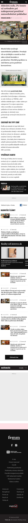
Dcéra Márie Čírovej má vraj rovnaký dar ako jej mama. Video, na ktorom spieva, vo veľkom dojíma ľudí (13, 292)
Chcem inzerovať (14, 462)
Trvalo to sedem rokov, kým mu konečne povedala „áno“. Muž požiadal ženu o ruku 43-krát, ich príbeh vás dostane (18, 332)
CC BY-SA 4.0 (16, 41)
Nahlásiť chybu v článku (8, 205)
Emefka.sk (20, 497)
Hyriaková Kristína (6, 18)
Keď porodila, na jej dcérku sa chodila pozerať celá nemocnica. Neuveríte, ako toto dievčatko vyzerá (18, 189)
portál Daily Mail (16, 91)
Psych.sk (5, 497)
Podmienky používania (14, 467)
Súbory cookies (14, 481)
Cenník (14, 465)
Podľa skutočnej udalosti (9, 261)
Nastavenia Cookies (14, 479)
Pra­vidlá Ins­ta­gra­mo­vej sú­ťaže (14, 473)
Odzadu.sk (20, 494)
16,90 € (3, 266)
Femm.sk (5, 494)
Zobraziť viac (14, 357)
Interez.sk (5, 489)
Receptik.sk (5, 492)
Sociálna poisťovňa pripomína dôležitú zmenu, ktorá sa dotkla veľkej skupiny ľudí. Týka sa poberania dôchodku (14, 318)
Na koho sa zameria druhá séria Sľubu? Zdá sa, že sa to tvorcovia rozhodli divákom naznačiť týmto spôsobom (18, 306)
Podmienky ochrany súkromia (14, 470)
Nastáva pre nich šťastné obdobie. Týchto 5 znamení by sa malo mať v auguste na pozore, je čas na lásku (18, 279)
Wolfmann (10, 41)
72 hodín (21, 367)
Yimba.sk (5, 500)
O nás (14, 459)
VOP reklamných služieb (14, 476)
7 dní (25, 367)
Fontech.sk (20, 489)
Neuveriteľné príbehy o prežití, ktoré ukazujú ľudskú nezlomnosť (12, 263)
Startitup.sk (20, 492)
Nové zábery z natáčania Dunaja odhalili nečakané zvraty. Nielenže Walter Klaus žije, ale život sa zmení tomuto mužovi (18, 221)
